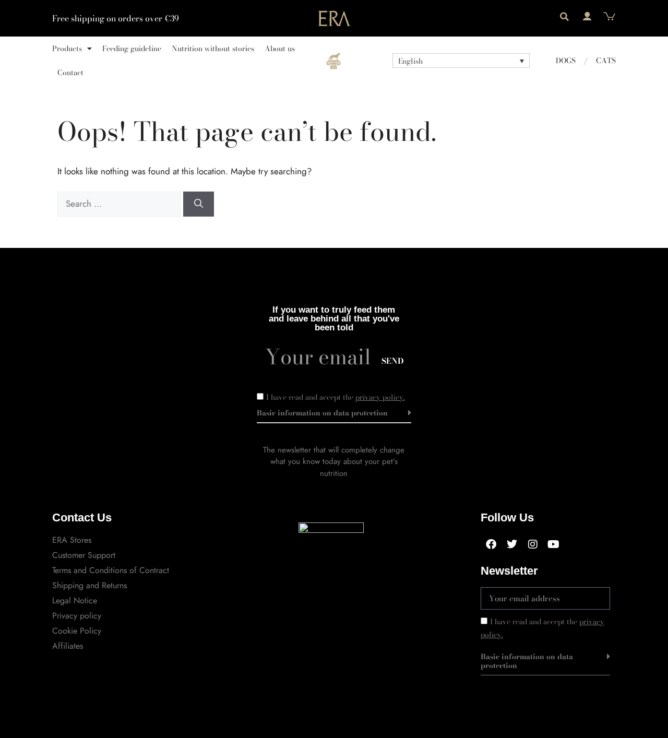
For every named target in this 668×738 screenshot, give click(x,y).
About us (280, 48)
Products (67, 48)
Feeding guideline (131, 48)
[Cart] (609, 16)
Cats (606, 60)
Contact (70, 72)
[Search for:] (120, 203)
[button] (564, 16)
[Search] (198, 204)
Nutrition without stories (213, 48)
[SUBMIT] (587, 598)
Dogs (566, 60)
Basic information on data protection (322, 413)
